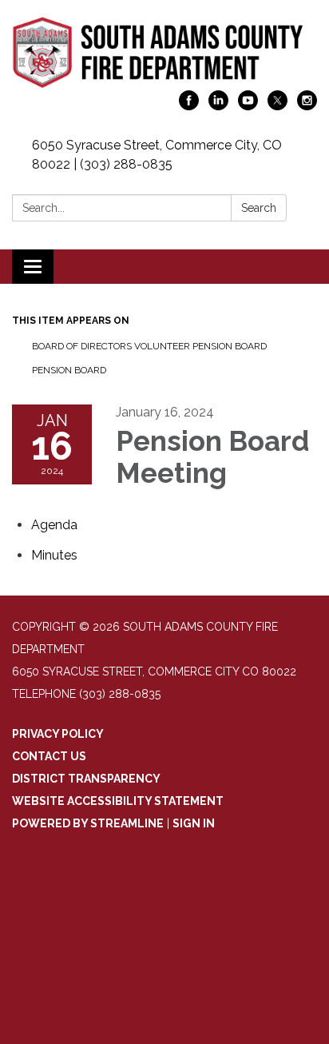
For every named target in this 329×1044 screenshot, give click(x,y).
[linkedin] (218, 106)
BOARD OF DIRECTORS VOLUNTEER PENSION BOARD (149, 346)
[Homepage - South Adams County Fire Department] (164, 53)
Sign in (193, 823)
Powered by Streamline (88, 823)
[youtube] (248, 106)
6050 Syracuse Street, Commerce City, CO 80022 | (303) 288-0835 (157, 154)
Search (258, 207)
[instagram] (307, 106)
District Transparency (86, 778)
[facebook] (189, 106)
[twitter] (277, 106)
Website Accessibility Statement (118, 801)
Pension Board (69, 370)
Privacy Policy (58, 733)
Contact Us (49, 756)
